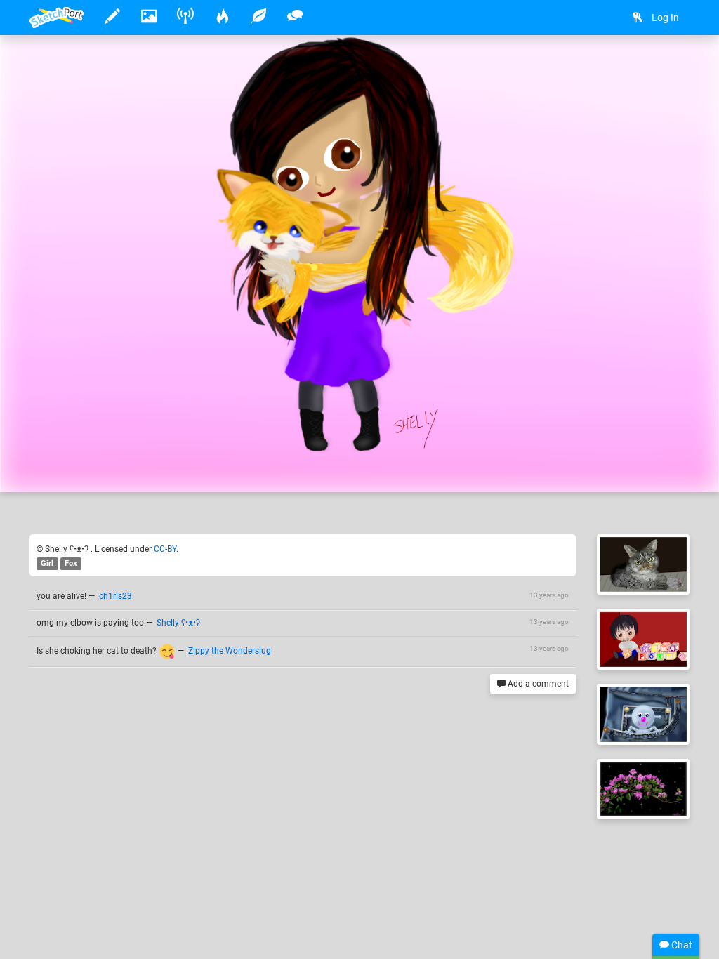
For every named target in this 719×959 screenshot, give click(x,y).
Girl (47, 563)
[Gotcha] (643, 565)
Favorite (142, 466)
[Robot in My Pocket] (643, 714)
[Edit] (635, 67)
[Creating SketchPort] (643, 639)
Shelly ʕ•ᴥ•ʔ (101, 438)
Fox (71, 563)
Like (57, 466)
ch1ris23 (115, 596)
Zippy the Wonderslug (229, 651)
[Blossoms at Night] (643, 789)
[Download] (672, 67)
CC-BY (165, 549)
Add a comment (537, 684)
